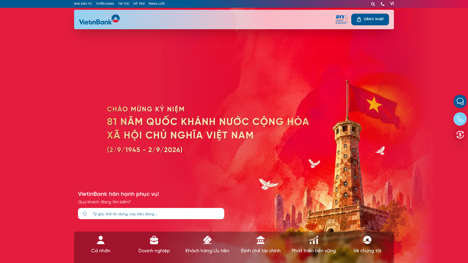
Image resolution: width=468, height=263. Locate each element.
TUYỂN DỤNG (105, 3)
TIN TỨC (123, 3)
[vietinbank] (99, 19)
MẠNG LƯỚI (157, 3)
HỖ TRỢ (139, 3)
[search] (85, 214)
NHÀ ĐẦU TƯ (83, 3)
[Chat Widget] (460, 101)
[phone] (382, 3)
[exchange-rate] (460, 134)
